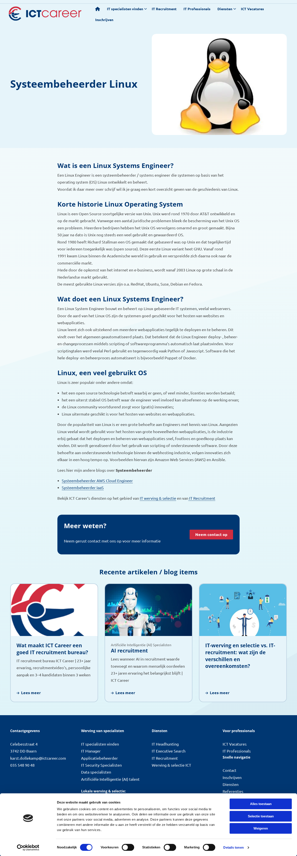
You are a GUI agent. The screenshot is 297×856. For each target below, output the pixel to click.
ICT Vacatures (252, 9)
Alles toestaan (261, 804)
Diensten (224, 9)
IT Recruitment (164, 9)
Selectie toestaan (261, 816)
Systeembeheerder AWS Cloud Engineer (97, 480)
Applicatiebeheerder (99, 758)
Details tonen (233, 847)
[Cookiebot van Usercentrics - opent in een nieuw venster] (28, 847)
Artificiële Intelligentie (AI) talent (110, 779)
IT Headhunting (165, 744)
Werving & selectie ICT (171, 765)
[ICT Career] (45, 13)
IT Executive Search (168, 751)
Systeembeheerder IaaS (83, 487)
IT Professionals (197, 9)
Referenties (233, 791)
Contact (229, 770)
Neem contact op (211, 534)
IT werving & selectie (158, 498)
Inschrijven (104, 19)
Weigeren (261, 828)
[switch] (128, 847)
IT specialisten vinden (125, 9)
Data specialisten (96, 772)
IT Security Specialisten (101, 765)
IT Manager (91, 751)
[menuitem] (97, 8)
